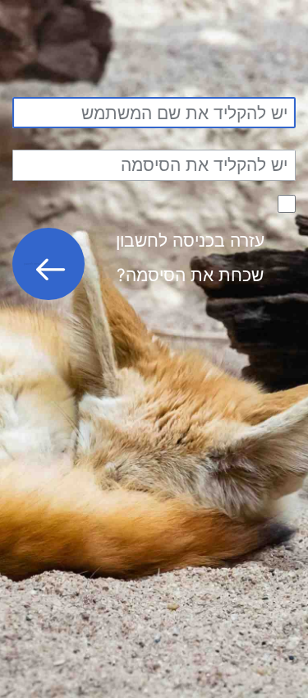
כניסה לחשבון (32, 263)
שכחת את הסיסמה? (190, 275)
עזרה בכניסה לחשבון (190, 240)
